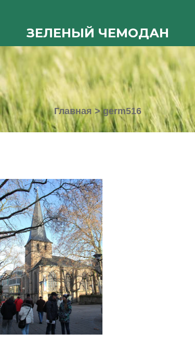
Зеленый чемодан (98, 32)
